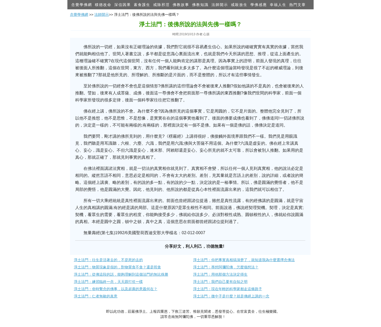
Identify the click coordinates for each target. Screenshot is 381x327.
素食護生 (142, 5)
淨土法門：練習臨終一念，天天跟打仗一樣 (108, 282)
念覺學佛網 (81, 5)
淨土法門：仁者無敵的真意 (95, 296)
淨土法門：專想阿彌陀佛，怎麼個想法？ (225, 267)
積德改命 (103, 5)
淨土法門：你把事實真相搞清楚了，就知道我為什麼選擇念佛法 (244, 260)
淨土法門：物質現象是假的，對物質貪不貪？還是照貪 (117, 267)
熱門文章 (297, 5)
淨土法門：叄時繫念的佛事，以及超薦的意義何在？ (115, 289)
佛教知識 (200, 5)
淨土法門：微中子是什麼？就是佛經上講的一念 (231, 296)
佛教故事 (181, 5)
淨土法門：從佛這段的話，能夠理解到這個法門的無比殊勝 (121, 274)
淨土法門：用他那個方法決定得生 (220, 274)
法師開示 (219, 5)
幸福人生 (278, 5)
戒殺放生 (239, 5)
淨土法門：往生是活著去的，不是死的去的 (108, 260)
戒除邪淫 (161, 5)
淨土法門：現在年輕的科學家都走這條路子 (227, 289)
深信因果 (122, 5)
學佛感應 (258, 5)
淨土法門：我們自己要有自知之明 (220, 282)
